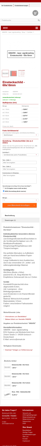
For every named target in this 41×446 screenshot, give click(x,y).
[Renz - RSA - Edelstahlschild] (7, 394)
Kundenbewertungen (21, 5)
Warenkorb (35, 13)
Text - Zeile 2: (7, 166)
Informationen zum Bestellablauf (15, 316)
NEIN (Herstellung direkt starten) (15, 191)
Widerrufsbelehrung (29, 417)
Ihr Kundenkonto (7, 5)
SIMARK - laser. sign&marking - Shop (20, 14)
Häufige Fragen (28, 432)
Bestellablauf (27, 430)
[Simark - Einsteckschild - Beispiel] (13, 73)
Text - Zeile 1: (7, 160)
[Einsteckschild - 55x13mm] (7, 376)
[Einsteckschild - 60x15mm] (7, 367)
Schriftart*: (6, 152)
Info (14, 102)
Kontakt (25, 439)
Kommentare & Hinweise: (11, 173)
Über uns (25, 436)
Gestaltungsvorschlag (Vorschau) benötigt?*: (17, 186)
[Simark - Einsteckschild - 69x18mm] (21, 54)
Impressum (26, 441)
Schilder (30, 32)
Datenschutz (27, 421)
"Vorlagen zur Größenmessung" (19, 350)
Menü (5, 28)
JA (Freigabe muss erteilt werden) (16, 188)
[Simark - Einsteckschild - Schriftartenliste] (21, 73)
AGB (24, 423)
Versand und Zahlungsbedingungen (30, 414)
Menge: (5, 198)
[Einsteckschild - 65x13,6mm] (7, 385)
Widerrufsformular (28, 419)
